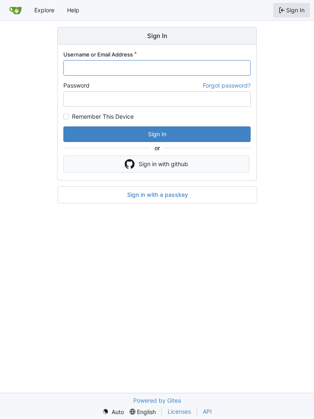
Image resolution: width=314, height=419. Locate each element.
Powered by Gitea (157, 400)
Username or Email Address (98, 54)
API (207, 411)
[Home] (15, 10)
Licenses (179, 411)
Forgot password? (227, 85)
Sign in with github (163, 163)
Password (76, 85)
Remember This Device (103, 116)
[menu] (113, 411)
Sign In (157, 134)
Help (73, 10)
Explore (44, 10)
